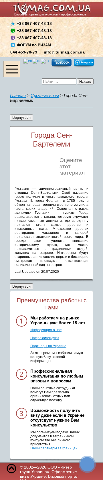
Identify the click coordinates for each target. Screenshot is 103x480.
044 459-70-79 (23, 52)
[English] (28, 61)
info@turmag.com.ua (64, 52)
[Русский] (37, 61)
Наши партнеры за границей (54, 448)
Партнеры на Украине (48, 346)
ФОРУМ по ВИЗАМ (34, 45)
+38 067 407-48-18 (34, 23)
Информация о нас (46, 330)
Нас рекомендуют (44, 338)
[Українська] (45, 61)
